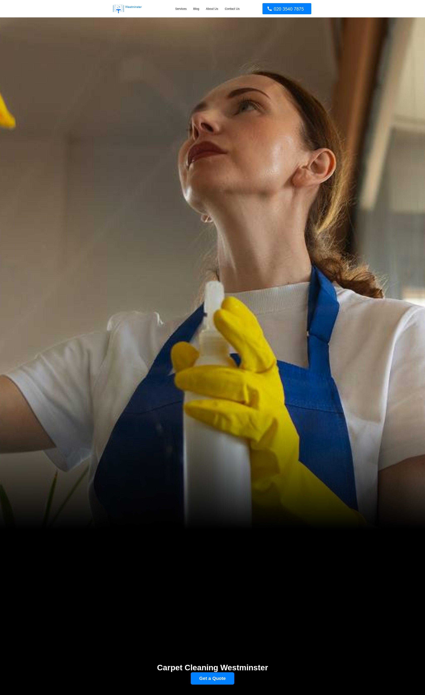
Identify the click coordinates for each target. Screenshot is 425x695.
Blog (196, 8)
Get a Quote (212, 678)
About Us (212, 8)
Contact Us (232, 8)
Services (181, 8)
